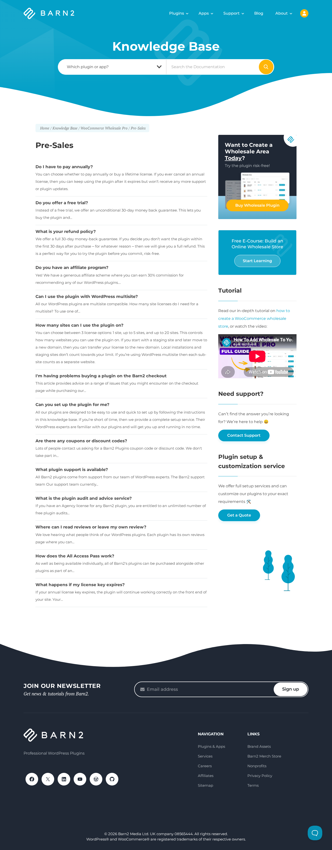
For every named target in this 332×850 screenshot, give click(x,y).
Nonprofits (256, 766)
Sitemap (205, 785)
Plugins (176, 13)
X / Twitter (48, 779)
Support (231, 13)
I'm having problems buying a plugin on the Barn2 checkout (100, 375)
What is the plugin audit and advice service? (83, 498)
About (281, 13)
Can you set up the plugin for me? (72, 404)
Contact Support (244, 435)
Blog (258, 13)
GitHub (112, 779)
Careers (205, 766)
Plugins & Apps (211, 746)
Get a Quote (239, 515)
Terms (253, 785)
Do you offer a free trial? (61, 202)
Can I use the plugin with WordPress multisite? (86, 296)
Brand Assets (259, 746)
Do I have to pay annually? (64, 166)
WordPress (96, 779)
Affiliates (205, 775)
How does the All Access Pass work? (74, 556)
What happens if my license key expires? (80, 584)
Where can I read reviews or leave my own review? (90, 527)
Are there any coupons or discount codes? (81, 440)
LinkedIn (64, 779)
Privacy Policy (259, 775)
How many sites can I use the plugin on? (79, 325)
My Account (304, 13)
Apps (204, 13)
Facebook (32, 779)
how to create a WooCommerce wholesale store (254, 318)
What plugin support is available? (71, 469)
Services (205, 756)
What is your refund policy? (65, 231)
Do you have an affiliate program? (71, 267)
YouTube (80, 779)
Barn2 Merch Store (264, 756)
